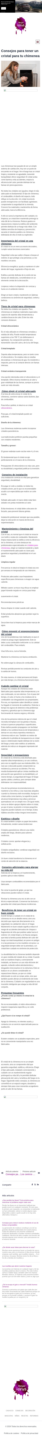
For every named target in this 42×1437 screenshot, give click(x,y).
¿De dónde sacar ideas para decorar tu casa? (18, 1247)
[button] (38, 42)
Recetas (24, 1416)
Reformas (34, 1416)
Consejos (19, 1411)
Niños (17, 1416)
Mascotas (9, 1416)
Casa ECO (9, 1411)
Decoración (30, 1411)
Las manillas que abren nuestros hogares (17, 1266)
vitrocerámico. (6, 408)
